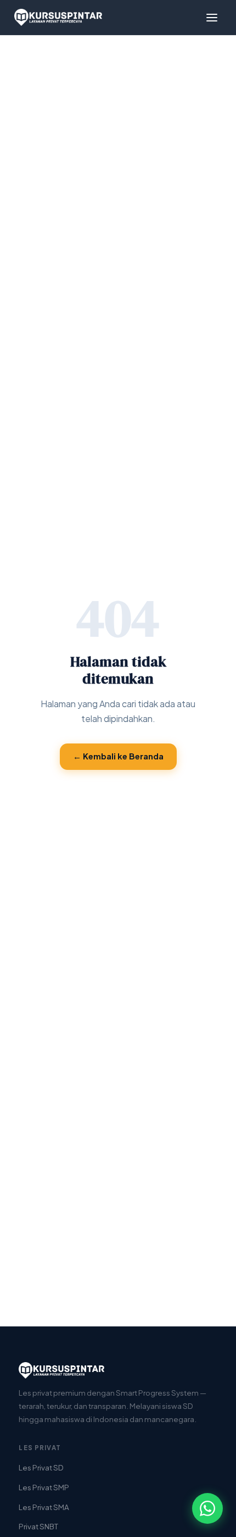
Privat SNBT (38, 1526)
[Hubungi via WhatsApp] (207, 1508)
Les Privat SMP (44, 1487)
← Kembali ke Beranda (118, 756)
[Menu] (212, 17)
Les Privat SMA (44, 1507)
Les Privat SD (41, 1467)
